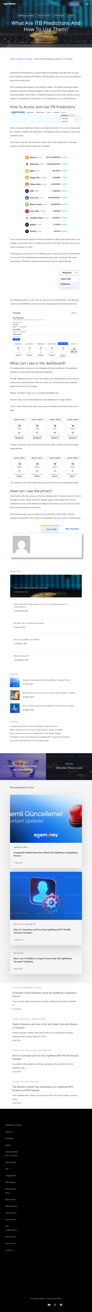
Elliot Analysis (10, 1162)
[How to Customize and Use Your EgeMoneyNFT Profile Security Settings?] (46, 908)
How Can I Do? (11, 1156)
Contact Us (9, 1250)
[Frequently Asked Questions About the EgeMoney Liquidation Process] (46, 831)
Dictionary (9, 1138)
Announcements (11, 1152)
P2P (7, 1169)
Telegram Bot (10, 1176)
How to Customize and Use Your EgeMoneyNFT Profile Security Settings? (35, 733)
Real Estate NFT (30, 924)
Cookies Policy (11, 1230)
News (7, 1193)
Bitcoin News (10, 1199)
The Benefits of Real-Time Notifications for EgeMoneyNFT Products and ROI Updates (39, 737)
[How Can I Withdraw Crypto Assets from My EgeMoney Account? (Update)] (46, 961)
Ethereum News (11, 1206)
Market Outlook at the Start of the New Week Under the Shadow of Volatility (36, 730)
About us (8, 1132)
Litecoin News (11, 1213)
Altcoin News (10, 1220)
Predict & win (10, 1189)
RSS (7, 1226)
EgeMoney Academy (26, 15)
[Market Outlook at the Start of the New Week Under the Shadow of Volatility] (46, 1030)
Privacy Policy (10, 1237)
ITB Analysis (60, 15)
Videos (71, 15)
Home (12, 59)
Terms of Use (10, 1243)
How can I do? (44, 15)
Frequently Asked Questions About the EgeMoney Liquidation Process (34, 726)
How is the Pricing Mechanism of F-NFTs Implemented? (29, 740)
